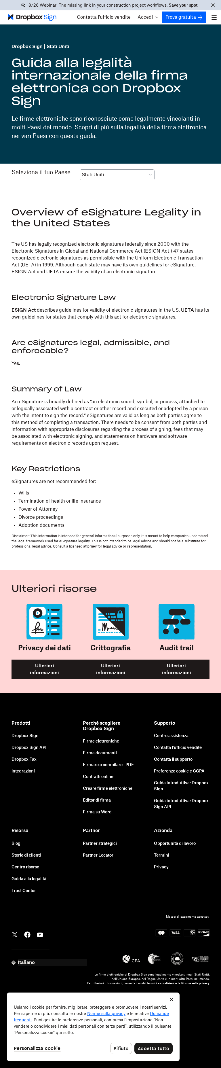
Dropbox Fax (24, 760)
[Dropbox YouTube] (40, 934)
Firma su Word (97, 812)
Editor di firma (97, 800)
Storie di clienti (26, 855)
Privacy (161, 867)
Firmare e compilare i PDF (108, 765)
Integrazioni (23, 771)
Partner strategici (100, 844)
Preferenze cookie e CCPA (179, 771)
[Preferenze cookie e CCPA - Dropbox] (93, 1027)
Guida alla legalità (29, 879)
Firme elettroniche (101, 741)
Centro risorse (25, 867)
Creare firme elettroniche (107, 789)
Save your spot (183, 5)
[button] (148, 17)
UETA (187, 310)
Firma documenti (100, 753)
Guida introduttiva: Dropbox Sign (181, 786)
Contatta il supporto (173, 760)
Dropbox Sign (27, 46)
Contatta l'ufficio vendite (104, 17)
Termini (161, 855)
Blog (16, 844)
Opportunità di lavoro (175, 844)
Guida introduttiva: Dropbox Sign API (181, 804)
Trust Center (24, 891)
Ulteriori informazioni (44, 669)
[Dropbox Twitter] (15, 934)
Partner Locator (98, 855)
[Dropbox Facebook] (27, 934)
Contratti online (98, 777)
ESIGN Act (24, 310)
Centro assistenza (171, 736)
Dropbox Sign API (29, 748)
